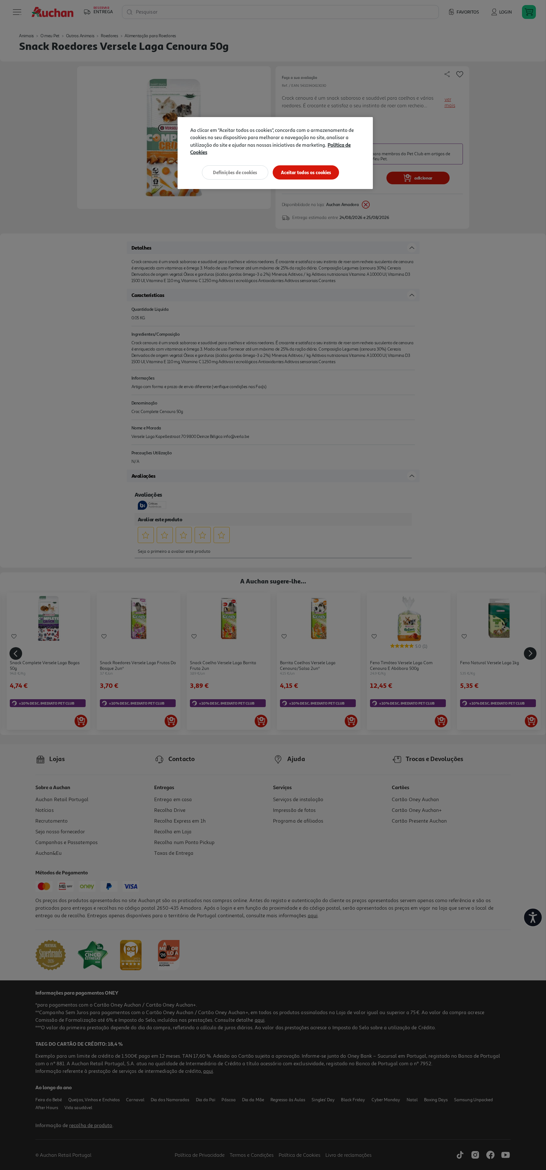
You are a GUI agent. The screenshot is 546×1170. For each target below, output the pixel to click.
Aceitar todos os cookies (306, 172)
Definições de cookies (235, 172)
